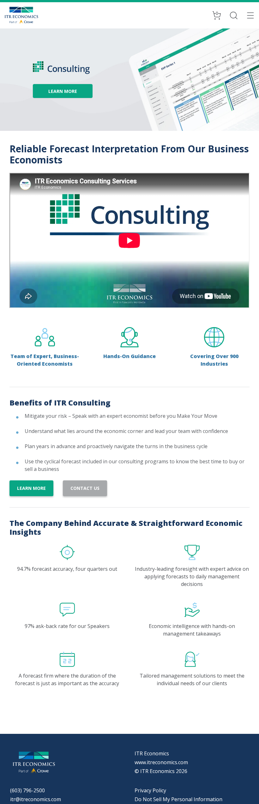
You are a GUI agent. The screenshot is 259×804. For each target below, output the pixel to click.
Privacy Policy (150, 790)
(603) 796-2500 (27, 790)
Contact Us (84, 488)
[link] (63, 91)
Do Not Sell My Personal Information (178, 799)
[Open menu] (250, 15)
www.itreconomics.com (161, 762)
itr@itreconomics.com (35, 799)
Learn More (31, 488)
